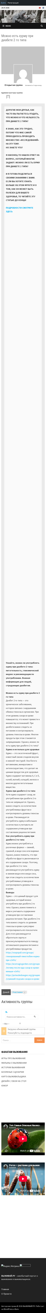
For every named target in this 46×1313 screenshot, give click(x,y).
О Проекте (6, 1293)
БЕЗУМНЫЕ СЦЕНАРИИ (12, 1072)
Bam (17, 1309)
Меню (8, 26)
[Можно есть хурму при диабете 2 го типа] (23, 73)
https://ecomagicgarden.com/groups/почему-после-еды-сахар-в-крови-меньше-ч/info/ (23, 967)
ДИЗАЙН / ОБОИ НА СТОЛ (13, 1081)
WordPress (8, 1309)
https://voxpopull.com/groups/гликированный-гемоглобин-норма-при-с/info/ (23, 956)
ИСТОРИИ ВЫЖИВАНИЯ (13, 1067)
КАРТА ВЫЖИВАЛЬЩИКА (13, 1076)
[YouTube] (40, 7)
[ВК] (43, 7)
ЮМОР (4, 1085)
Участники (19, 992)
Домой (6, 992)
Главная (5, 1289)
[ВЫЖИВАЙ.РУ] (23, 16)
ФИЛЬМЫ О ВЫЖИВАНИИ (14, 1062)
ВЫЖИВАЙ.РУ (29, 1306)
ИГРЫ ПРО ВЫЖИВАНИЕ (13, 1058)
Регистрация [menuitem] (13, 3)
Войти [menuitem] (3, 3)
